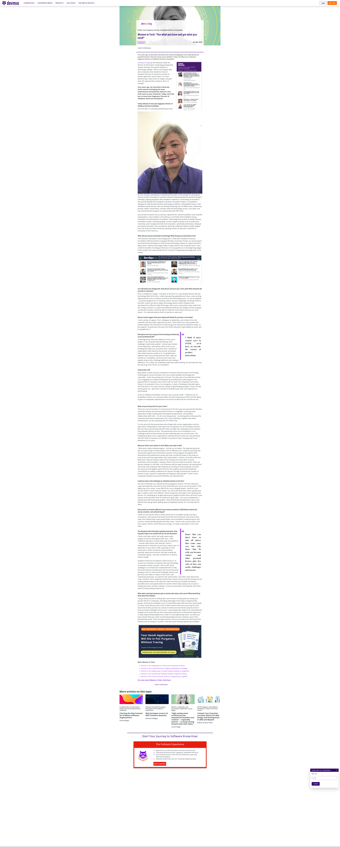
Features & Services (86, 3)
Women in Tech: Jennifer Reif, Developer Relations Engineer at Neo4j (164, 674)
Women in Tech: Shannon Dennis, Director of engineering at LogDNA (164, 676)
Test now (332, 3)
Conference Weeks (44, 3)
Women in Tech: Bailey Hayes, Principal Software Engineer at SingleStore (165, 671)
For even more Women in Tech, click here (154, 680)
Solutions (71, 3)
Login (323, 3)
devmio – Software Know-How (12, 3)
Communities (29, 3)
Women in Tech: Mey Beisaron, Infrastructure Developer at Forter (163, 666)
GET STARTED (159, 764)
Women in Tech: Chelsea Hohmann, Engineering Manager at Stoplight (164, 668)
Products (59, 3)
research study (144, 63)
